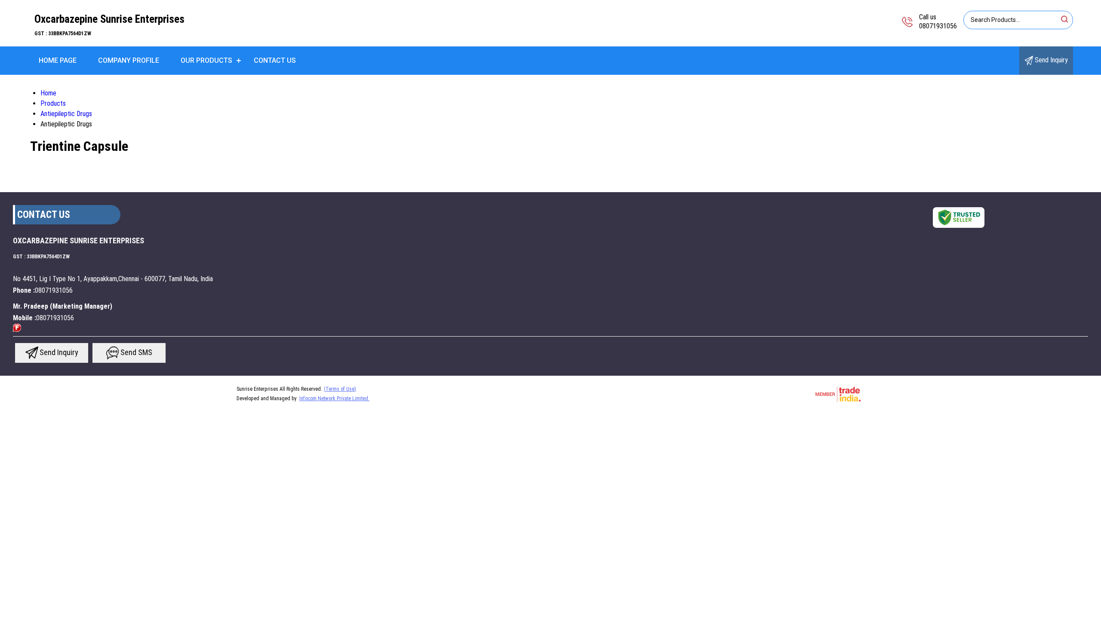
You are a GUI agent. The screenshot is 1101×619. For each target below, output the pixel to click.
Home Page (58, 60)
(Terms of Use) (340, 389)
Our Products (206, 60)
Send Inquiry (1050, 60)
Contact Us (275, 60)
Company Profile (128, 60)
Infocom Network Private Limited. (334, 398)
